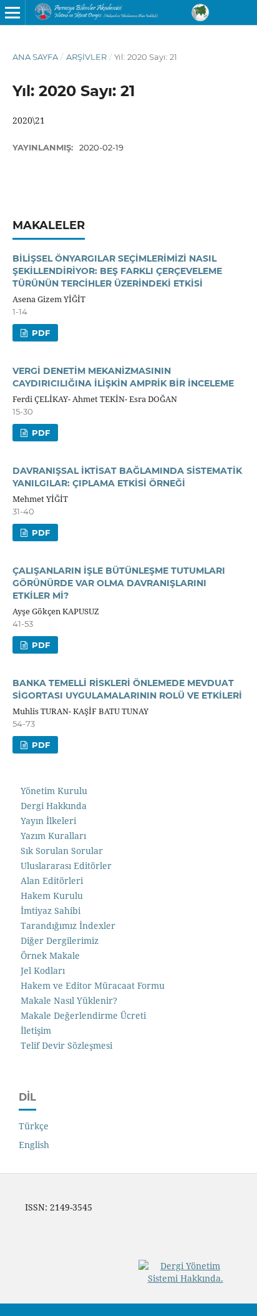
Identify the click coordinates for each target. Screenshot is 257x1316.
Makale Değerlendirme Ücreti (83, 1015)
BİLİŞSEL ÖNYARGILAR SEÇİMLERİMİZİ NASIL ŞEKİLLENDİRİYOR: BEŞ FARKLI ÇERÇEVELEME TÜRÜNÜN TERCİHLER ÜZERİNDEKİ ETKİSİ (117, 271)
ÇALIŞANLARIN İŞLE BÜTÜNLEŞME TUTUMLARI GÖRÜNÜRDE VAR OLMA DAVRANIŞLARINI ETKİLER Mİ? (118, 583)
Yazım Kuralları (53, 836)
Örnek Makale (50, 955)
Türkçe (34, 1126)
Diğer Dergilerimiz (60, 940)
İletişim (36, 1030)
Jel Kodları (43, 970)
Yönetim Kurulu (54, 791)
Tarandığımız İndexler (68, 925)
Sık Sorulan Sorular (62, 851)
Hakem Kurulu (52, 895)
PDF (39, 333)
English (34, 1145)
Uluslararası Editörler (66, 866)
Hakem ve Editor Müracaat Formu (93, 985)
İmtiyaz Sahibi (50, 910)
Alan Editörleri (52, 880)
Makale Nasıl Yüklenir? (69, 1000)
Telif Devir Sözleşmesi (66, 1045)
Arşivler (86, 57)
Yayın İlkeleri (48, 821)
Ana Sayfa (35, 57)
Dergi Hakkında (54, 806)
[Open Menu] (12, 12)
